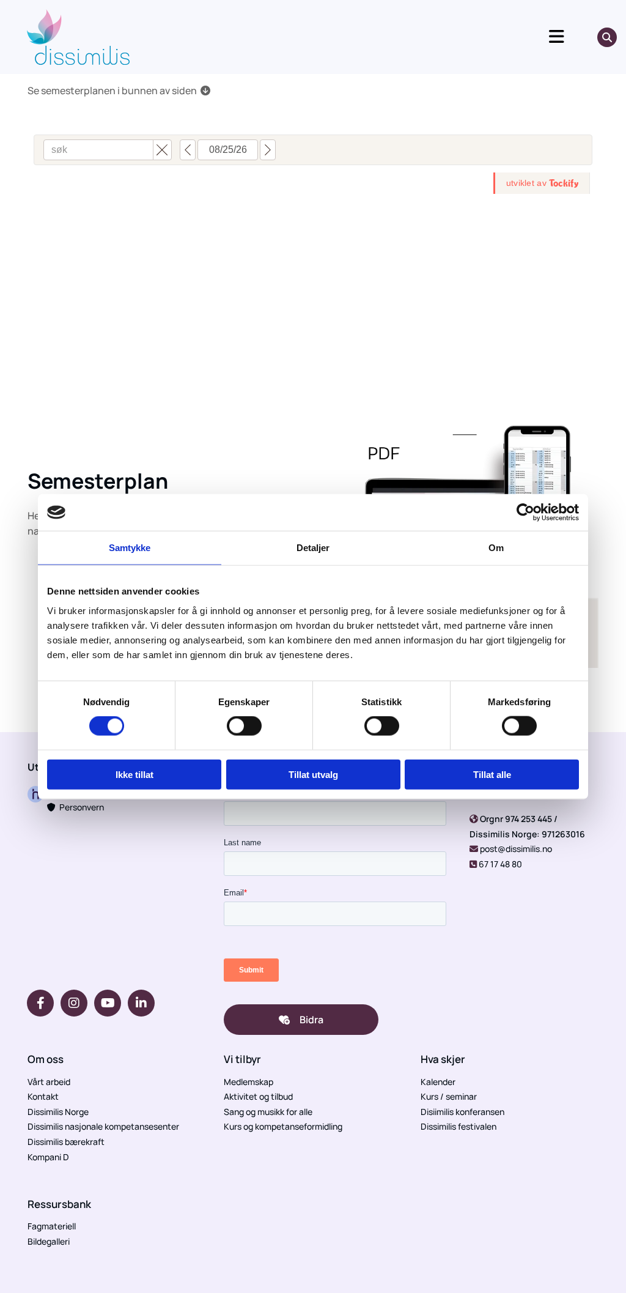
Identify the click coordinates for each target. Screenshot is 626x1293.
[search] (607, 37)
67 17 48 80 (500, 864)
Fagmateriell (52, 1226)
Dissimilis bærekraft (66, 1141)
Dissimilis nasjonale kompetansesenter (103, 1126)
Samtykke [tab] (130, 548)
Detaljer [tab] (313, 548)
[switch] (244, 726)
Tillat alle (492, 774)
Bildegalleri (49, 1241)
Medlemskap (248, 1081)
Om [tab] (496, 548)
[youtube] (107, 1003)
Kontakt (43, 1096)
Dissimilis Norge (58, 1111)
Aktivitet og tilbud (258, 1096)
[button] (365, 37)
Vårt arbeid (49, 1081)
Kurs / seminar (449, 1096)
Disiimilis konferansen (462, 1111)
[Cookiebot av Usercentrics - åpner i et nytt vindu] (525, 512)
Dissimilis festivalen (458, 1126)
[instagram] (74, 1003)
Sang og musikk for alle (268, 1111)
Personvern (75, 807)
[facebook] (40, 1003)
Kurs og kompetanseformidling (283, 1126)
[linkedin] (141, 1003)
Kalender (438, 1081)
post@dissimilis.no (516, 848)
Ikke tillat (134, 774)
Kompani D (48, 1157)
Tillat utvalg (313, 774)
